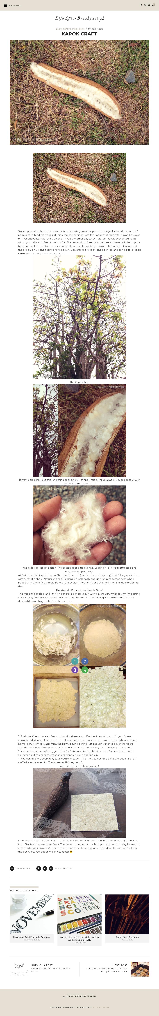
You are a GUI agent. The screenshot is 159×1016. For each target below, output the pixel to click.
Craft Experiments (74, 29)
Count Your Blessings (127, 937)
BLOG (59, 29)
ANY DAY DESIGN (100, 1007)
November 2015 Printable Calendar (31, 937)
